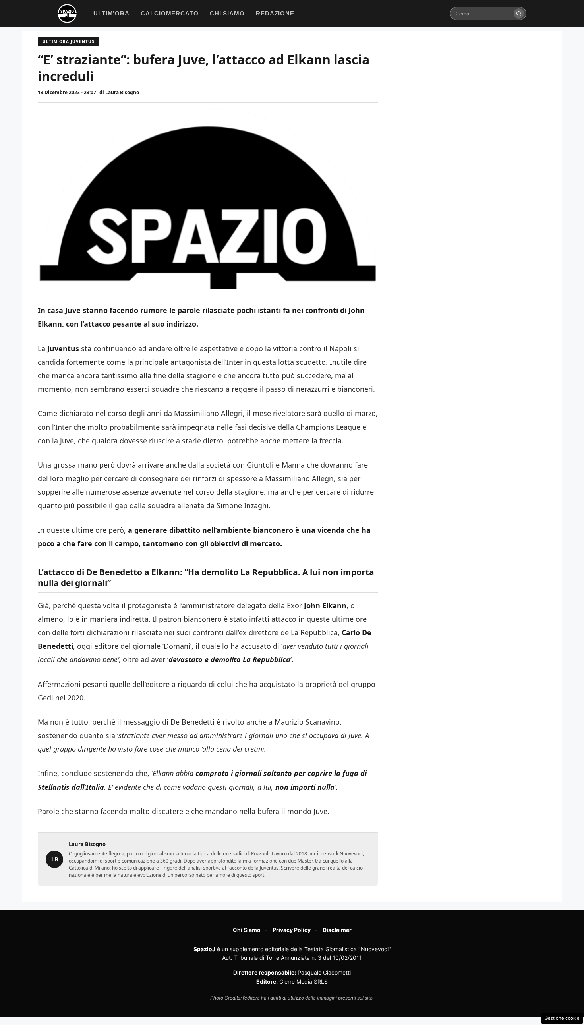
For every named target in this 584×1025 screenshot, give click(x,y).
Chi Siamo (247, 929)
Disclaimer (337, 929)
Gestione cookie (562, 1018)
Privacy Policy (292, 929)
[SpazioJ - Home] (67, 13)
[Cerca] (519, 13)
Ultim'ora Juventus (69, 41)
